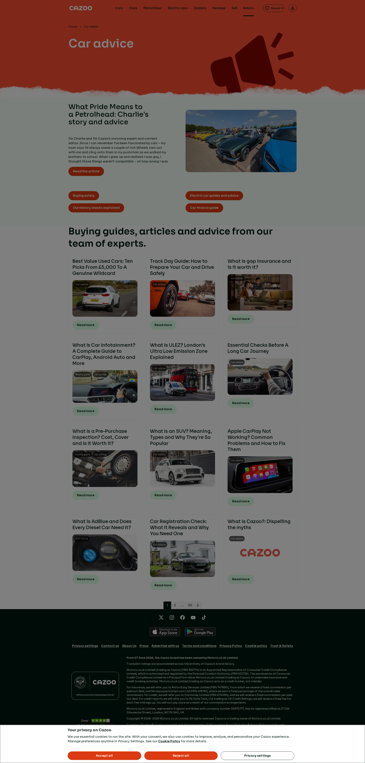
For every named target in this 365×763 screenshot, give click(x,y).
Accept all (104, 756)
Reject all (181, 756)
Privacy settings (257, 756)
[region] (182, 744)
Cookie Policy (169, 741)
